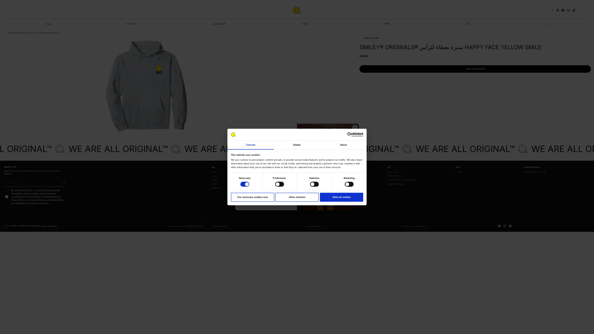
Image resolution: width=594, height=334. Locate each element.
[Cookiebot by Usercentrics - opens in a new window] (349, 134)
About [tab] (343, 144)
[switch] (279, 184)
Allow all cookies (341, 197)
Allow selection (297, 197)
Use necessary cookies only (252, 197)
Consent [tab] (250, 144)
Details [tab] (297, 144)
